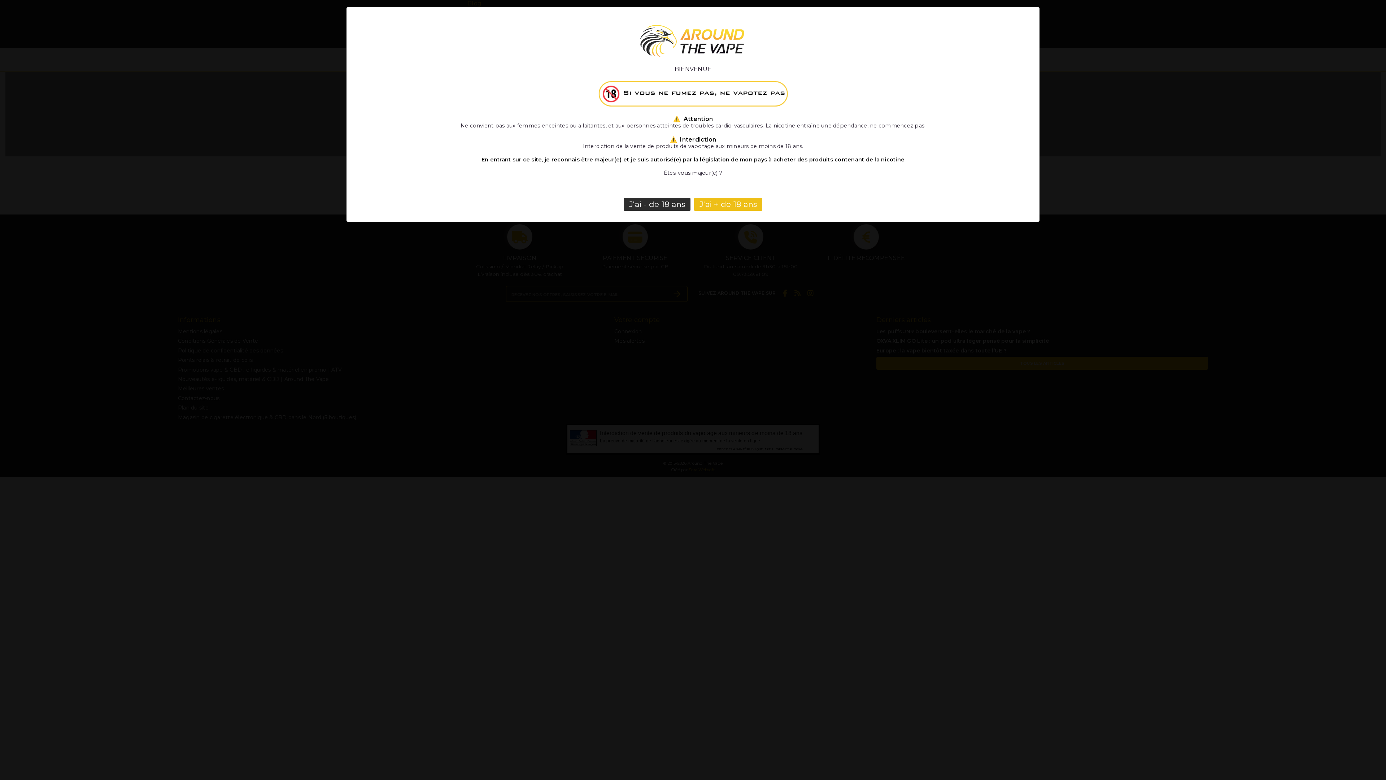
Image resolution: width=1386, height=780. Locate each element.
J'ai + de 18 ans (728, 204)
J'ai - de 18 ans (657, 204)
